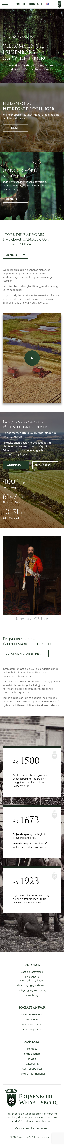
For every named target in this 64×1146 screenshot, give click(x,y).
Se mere (11, 199)
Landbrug (13, 465)
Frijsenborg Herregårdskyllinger (32, 979)
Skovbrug (42, 465)
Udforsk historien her (23, 653)
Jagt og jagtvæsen (32, 972)
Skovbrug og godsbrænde (32, 985)
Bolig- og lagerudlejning (32, 990)
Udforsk (12, 128)
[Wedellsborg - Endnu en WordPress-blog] (32, 1105)
